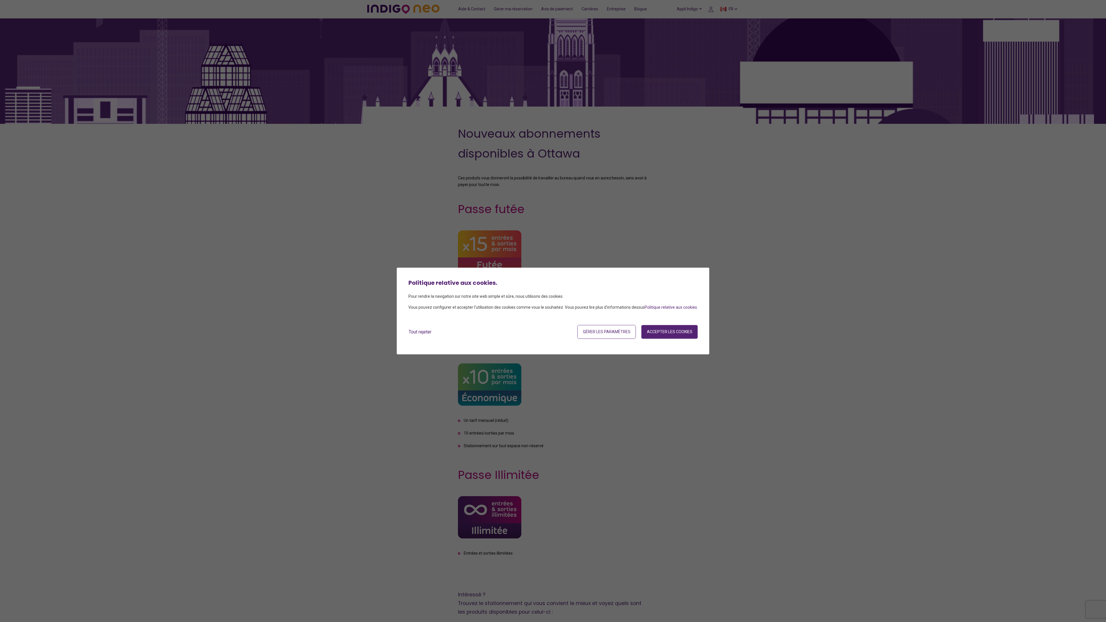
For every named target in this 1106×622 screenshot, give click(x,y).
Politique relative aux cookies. (671, 307)
